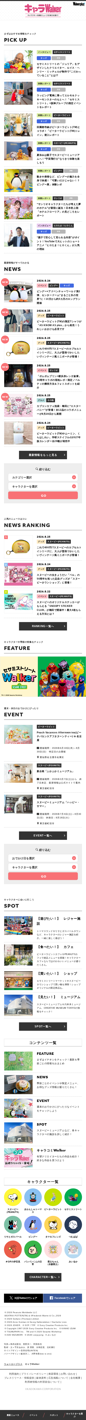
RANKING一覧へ (43, 626)
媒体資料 (41, 1377)
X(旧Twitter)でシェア (25, 1298)
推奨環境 (53, 1373)
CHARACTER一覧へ (43, 1277)
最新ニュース (13, 1415)
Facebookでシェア (65, 1298)
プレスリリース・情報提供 (19, 1377)
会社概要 (75, 1377)
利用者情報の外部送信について (42, 1381)
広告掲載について (58, 1377)
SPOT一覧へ (43, 1026)
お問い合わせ (67, 1373)
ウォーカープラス (13, 1364)
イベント (33, 1415)
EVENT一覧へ (43, 835)
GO (43, 496)
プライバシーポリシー (33, 1373)
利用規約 (14, 1373)
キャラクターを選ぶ (74, 1415)
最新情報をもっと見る (43, 454)
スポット (54, 1415)
